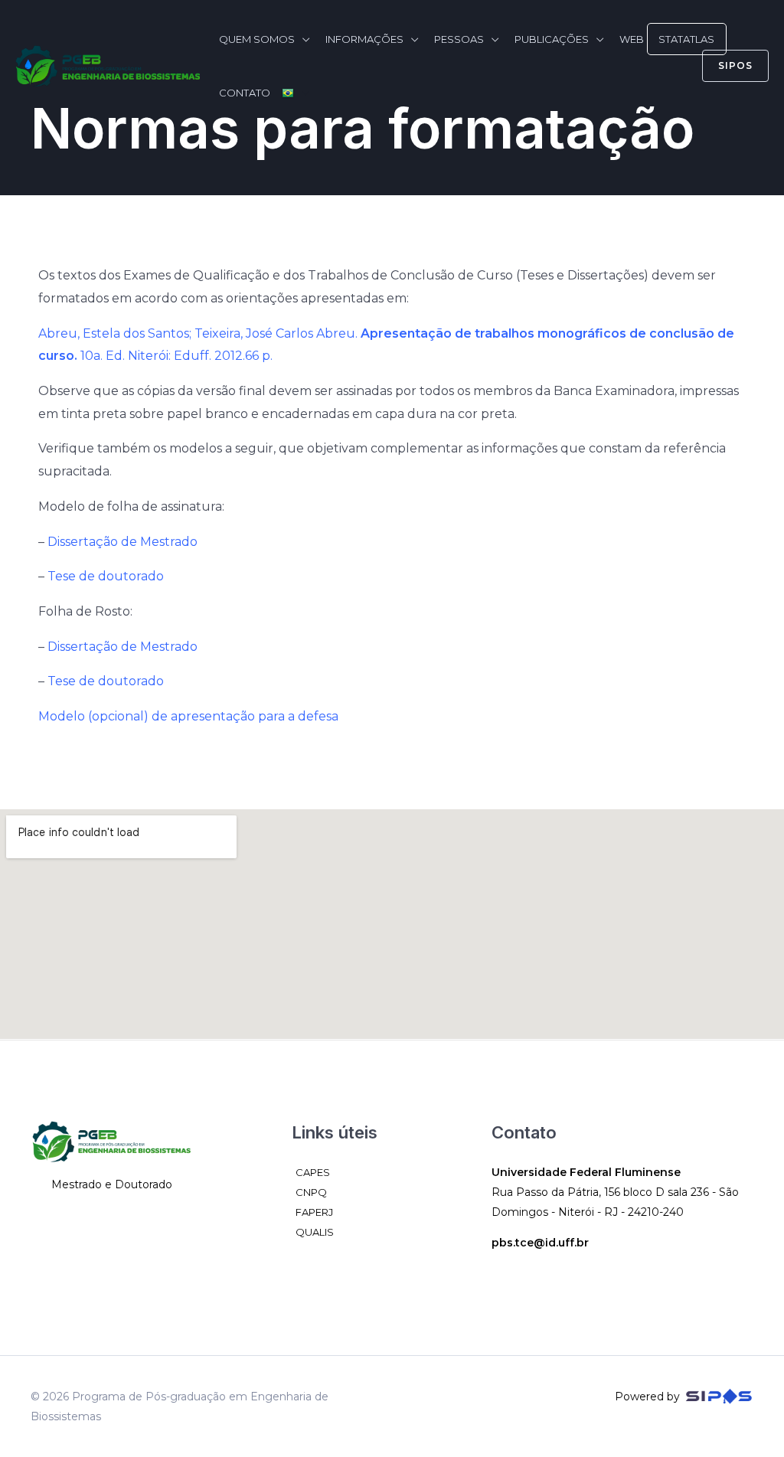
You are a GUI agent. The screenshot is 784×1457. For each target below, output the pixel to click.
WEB (631, 39)
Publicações (551, 39)
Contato (244, 93)
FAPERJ (314, 1212)
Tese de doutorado (105, 576)
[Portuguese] (295, 92)
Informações (364, 39)
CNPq (311, 1192)
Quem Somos (257, 39)
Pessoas (459, 39)
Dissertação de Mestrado (122, 541)
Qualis (315, 1232)
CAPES (313, 1172)
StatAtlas (686, 39)
